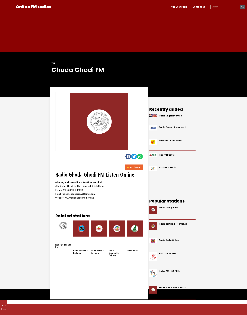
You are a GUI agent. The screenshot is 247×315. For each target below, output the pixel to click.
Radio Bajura (133, 251)
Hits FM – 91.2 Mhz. (168, 253)
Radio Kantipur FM (168, 207)
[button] (128, 156)
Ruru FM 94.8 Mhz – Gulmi (172, 287)
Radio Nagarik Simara (170, 115)
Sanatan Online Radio (170, 140)
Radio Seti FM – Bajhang (80, 252)
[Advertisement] (123, 30)
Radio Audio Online (169, 240)
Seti (53, 63)
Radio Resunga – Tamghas (173, 223)
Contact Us (198, 6)
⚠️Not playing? (134, 167)
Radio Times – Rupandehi (172, 127)
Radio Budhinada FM (63, 246)
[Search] (242, 7)
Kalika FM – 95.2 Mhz (169, 271)
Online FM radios (33, 7)
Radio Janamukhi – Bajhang (115, 253)
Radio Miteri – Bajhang (97, 252)
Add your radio (179, 6)
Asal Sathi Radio (167, 167)
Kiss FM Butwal (166, 154)
